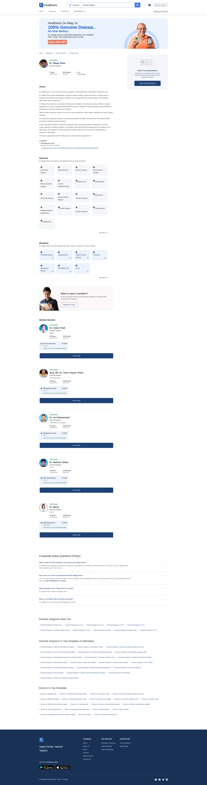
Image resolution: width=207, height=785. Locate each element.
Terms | (59, 779)
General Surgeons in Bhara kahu (125, 630)
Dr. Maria (54, 507)
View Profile (76, 356)
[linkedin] (167, 779)
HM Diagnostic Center (47, 143)
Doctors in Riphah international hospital (54, 704)
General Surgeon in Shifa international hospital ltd (94, 667)
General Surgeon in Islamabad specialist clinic (131, 652)
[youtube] (156, 779)
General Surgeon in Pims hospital (52, 673)
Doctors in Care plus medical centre (126, 699)
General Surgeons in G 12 (74, 625)
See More (102, 233)
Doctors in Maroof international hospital (73, 694)
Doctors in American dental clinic (106, 714)
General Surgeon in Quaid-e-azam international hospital (86, 673)
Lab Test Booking (107, 749)
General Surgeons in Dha (102, 630)
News (85, 749)
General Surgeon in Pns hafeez (142, 662)
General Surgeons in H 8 (81, 630)
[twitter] (163, 779)
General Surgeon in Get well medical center (100, 657)
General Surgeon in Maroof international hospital (57, 647)
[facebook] (160, 779)
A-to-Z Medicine (125, 743)
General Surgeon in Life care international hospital (58, 652)
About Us (86, 746)
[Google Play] (46, 767)
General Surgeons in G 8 (95, 625)
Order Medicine (106, 746)
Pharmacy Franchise (161, 11)
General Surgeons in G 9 (115, 625)
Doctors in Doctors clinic (150, 699)
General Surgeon (61, 53)
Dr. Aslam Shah (57, 328)
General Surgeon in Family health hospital (113, 662)
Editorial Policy (88, 756)
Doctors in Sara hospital (120, 709)
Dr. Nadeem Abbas (59, 462)
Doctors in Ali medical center (100, 694)
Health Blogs (78, 11)
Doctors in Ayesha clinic (49, 694)
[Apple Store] (62, 767)
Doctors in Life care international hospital (105, 704)
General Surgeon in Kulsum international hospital (95, 652)
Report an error (69, 305)
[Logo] (41, 740)
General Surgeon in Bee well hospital (83, 662)
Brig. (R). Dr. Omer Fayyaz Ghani (66, 373)
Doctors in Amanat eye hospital (100, 699)
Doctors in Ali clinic (85, 714)
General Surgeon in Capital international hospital (134, 657)
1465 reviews (82, 74)
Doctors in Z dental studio (79, 704)
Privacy (65, 779)
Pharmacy (52, 11)
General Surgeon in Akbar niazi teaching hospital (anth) (59, 678)
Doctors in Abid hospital (101, 709)
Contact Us (87, 759)
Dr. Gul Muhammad (59, 417)
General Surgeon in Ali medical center (90, 647)
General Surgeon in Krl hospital (119, 673)
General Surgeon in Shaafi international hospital (57, 667)
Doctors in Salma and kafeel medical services (128, 694)
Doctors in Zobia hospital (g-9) (51, 709)
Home (41, 11)
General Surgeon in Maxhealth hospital (54, 662)
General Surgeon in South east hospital (127, 667)
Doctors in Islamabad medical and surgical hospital (58, 714)
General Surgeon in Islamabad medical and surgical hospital (61, 657)
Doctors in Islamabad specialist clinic (77, 709)
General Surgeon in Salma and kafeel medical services (125, 647)
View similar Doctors (148, 83)
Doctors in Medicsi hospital (50, 699)
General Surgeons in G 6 (148, 630)
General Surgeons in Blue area (51, 625)
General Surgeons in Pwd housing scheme (55, 630)
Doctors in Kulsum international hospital (136, 704)
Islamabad (49, 53)
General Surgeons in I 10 (136, 625)
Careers (86, 753)
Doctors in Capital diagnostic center (74, 699)
